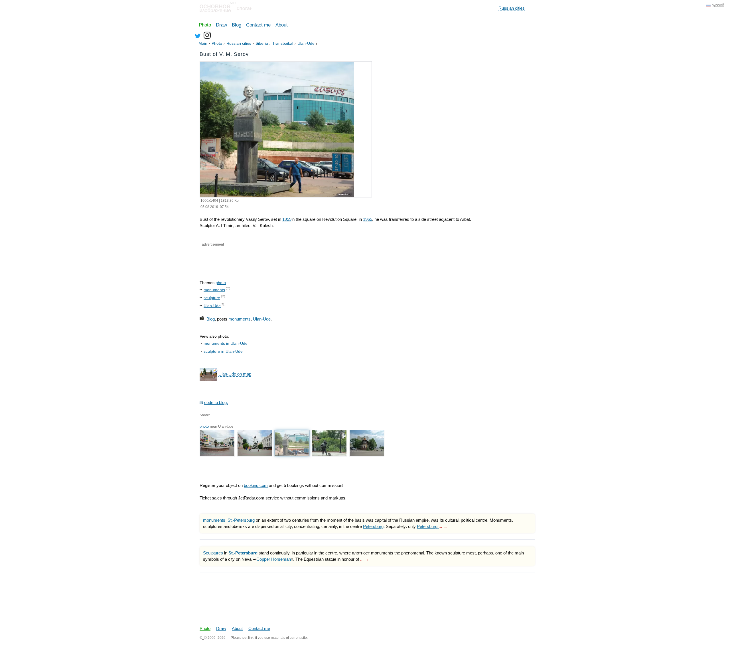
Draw (221, 25)
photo (221, 282)
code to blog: (216, 402)
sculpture (212, 297)
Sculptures (213, 552)
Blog (236, 25)
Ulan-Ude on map (234, 374)
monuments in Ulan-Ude (226, 343)
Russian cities (511, 8)
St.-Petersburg (241, 520)
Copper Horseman (273, 559)
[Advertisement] (267, 258)
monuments (214, 289)
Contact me (258, 25)
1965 (367, 219)
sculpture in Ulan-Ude (223, 351)
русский (718, 5)
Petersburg (373, 526)
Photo (205, 25)
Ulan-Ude (212, 305)
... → (443, 526)
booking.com (256, 485)
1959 (286, 219)
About (281, 25)
